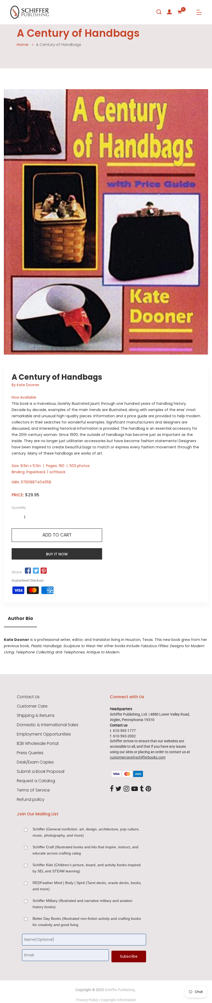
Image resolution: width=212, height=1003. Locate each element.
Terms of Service (33, 790)
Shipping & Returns (36, 716)
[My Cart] (179, 12)
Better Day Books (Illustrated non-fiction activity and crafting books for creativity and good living (87, 921)
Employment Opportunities (44, 734)
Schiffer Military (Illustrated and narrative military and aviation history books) (82, 904)
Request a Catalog (36, 781)
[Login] (169, 12)
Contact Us (28, 697)
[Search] (159, 12)
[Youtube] (134, 789)
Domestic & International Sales (47, 725)
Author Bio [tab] (20, 618)
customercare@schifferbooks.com (137, 757)
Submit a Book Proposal (40, 771)
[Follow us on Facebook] (28, 571)
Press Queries (30, 753)
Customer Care (32, 706)
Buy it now (57, 554)
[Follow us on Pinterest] (43, 571)
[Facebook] (111, 789)
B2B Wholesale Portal (37, 743)
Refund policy (30, 799)
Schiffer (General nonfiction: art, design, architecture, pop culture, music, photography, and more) (86, 832)
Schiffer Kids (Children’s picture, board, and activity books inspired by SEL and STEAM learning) (87, 868)
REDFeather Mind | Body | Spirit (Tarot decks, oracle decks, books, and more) (87, 886)
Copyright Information (118, 1000)
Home (22, 44)
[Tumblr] (141, 789)
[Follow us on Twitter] (35, 571)
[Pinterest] (148, 789)
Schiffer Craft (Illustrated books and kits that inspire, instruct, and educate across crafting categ (85, 850)
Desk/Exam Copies (35, 762)
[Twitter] (119, 789)
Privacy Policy (87, 1000)
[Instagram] (126, 789)
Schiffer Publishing (120, 990)
